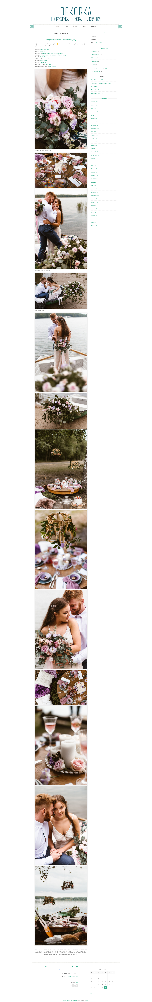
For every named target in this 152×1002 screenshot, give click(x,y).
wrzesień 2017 (94, 158)
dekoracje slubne (40, 951)
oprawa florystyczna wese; (70, 952)
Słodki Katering (44, 57)
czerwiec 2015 (94, 209)
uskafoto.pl (42, 51)
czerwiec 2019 (94, 112)
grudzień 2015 (94, 189)
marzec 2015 (94, 219)
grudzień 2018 (94, 122)
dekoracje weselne (51, 951)
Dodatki (93, 64)
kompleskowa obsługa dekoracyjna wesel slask (48, 952)
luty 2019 (93, 115)
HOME (57, 26)
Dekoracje (84, 949)
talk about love (45, 49)
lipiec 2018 (93, 132)
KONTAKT (93, 26)
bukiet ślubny (77, 949)
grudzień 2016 (94, 172)
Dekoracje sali (94, 61)
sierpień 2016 (94, 179)
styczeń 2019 (94, 118)
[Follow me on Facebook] (73, 985)
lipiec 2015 (93, 205)
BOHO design (43, 60)
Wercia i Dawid (95, 90)
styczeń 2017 (94, 168)
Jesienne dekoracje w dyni (97, 93)
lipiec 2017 (93, 165)
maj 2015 (93, 212)
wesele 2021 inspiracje (54, 954)
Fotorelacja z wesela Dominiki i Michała (101, 83)
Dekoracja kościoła (95, 54)
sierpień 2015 (94, 202)
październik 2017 (95, 155)
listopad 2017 (94, 152)
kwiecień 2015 (94, 215)
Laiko (87, 1000)
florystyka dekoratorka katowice (77, 951)
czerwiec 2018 (94, 135)
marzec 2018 (94, 142)
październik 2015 (95, 195)
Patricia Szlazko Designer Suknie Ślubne (52, 53)
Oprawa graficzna (95, 71)
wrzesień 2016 (94, 175)
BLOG (84, 26)
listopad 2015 (94, 192)
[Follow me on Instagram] (76, 985)
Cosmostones (43, 62)
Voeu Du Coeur (49, 64)
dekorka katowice (62, 951)
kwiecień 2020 (94, 101)
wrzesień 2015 (94, 199)
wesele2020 (64, 954)
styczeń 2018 (94, 145)
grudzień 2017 (94, 148)
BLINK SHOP (52, 66)
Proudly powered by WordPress (70, 1000)
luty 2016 (93, 185)
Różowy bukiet (94, 86)
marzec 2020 (94, 105)
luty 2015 (93, 222)
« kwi (91, 993)
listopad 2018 (94, 125)
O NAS (66, 26)
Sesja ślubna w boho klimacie (98, 80)
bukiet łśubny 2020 (67, 949)
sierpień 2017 (94, 162)
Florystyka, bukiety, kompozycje (99, 68)
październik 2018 (95, 128)
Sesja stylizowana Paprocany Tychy (61, 40)
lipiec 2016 (93, 182)
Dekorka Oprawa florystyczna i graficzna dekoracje (53, 55)
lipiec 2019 (93, 108)
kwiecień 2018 (94, 138)
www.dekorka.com (73, 954)
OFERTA (75, 26)
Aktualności (52, 949)
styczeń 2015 (94, 225)
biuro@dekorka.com (101, 43)
